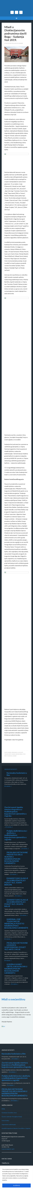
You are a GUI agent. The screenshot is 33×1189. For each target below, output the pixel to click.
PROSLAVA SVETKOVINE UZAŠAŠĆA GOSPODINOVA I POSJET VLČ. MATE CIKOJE (16, 1066)
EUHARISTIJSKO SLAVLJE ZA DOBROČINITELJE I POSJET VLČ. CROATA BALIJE (16, 1023)
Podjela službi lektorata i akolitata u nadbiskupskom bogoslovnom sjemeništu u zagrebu (15, 955)
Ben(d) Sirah (19, 754)
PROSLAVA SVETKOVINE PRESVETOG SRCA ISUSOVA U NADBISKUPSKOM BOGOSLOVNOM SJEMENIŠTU (16, 977)
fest (24, 754)
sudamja (9, 756)
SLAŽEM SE (16, 1185)
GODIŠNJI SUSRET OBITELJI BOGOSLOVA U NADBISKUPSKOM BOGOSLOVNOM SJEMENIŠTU (15, 1088)
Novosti (20, 752)
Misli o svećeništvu (13, 1119)
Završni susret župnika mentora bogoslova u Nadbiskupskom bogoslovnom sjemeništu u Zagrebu (15, 931)
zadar (14, 756)
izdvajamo (15, 752)
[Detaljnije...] (7, 786)
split (5, 756)
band (13, 754)
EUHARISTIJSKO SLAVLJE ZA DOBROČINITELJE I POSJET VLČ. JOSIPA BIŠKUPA (16, 1001)
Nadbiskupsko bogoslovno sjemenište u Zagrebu (16, 6)
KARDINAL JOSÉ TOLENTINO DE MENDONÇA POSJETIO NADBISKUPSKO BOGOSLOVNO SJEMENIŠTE (16, 1043)
